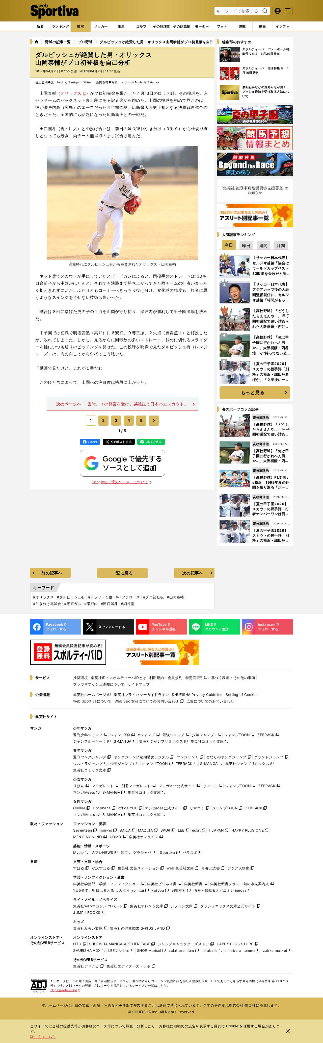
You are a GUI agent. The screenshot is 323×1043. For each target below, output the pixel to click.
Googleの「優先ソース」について (120, 482)
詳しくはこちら (43, 1036)
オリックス (71, 93)
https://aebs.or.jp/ (65, 990)
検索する (264, 11)
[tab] (81, 26)
